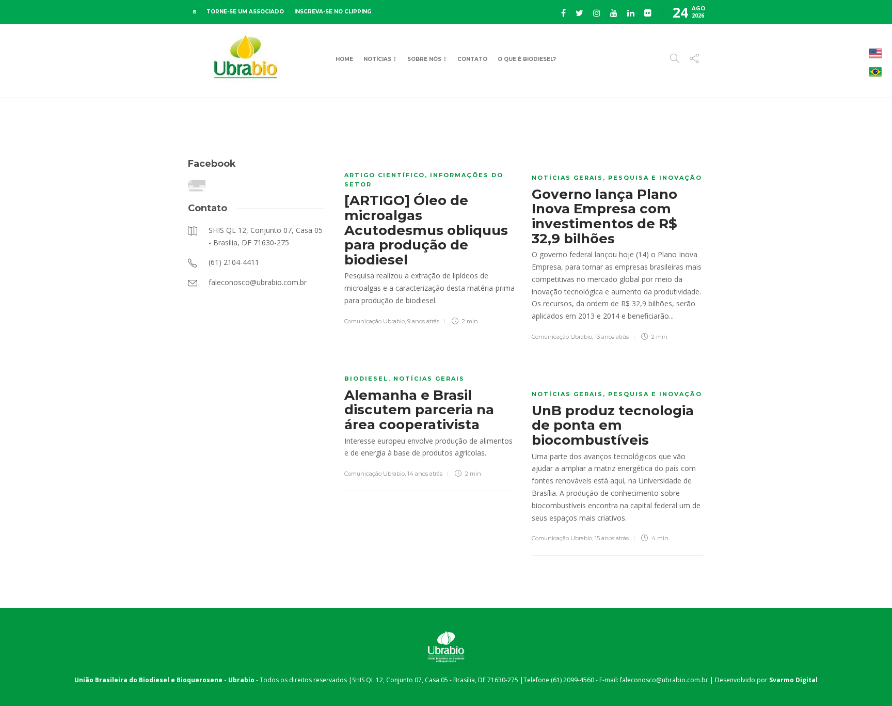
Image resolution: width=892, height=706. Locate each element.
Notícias (377, 59)
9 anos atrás (423, 321)
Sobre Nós (424, 59)
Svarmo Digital (793, 680)
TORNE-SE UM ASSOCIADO (245, 11)
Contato (472, 59)
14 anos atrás (424, 473)
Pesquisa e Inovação (655, 177)
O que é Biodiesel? (527, 59)
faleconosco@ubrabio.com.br (664, 680)
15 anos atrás (612, 538)
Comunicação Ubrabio (374, 321)
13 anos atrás (612, 336)
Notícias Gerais (567, 177)
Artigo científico (384, 175)
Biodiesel (366, 378)
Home (344, 59)
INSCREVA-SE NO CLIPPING (332, 11)
